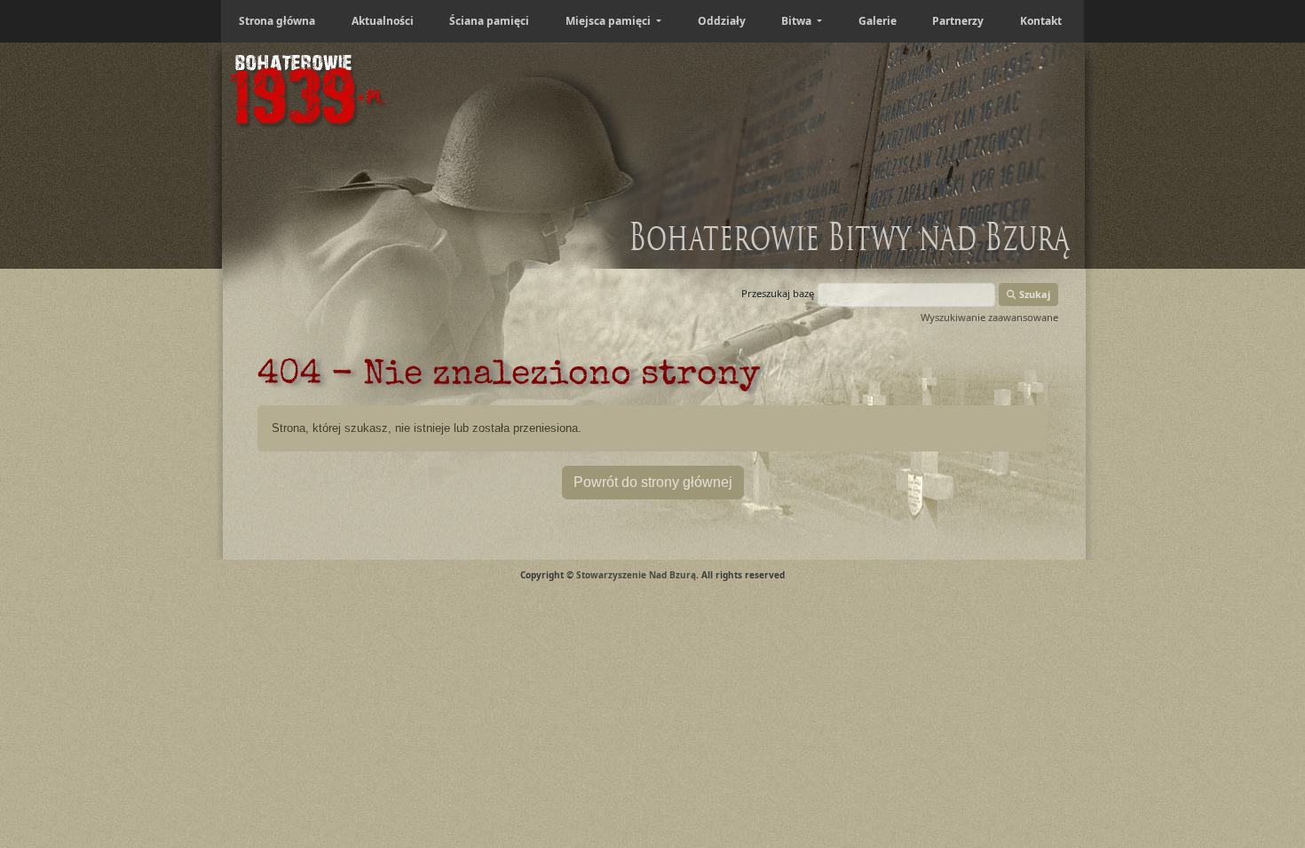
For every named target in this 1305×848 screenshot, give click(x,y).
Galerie (877, 20)
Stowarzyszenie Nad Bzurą (636, 575)
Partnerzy (958, 20)
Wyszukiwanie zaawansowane (989, 317)
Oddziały (722, 20)
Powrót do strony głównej (652, 482)
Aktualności (383, 20)
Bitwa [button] (797, 20)
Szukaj (1033, 294)
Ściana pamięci (489, 20)
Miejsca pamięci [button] (609, 20)
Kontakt (1041, 20)
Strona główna (277, 20)
